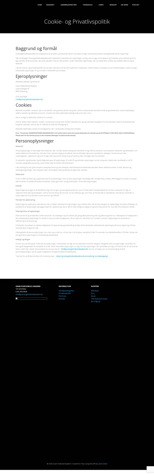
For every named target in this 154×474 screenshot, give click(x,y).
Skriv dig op (95, 301)
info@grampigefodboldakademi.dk (29, 99)
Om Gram (124, 5)
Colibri (104, 464)
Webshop (113, 5)
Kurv (93, 293)
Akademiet (50, 5)
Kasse (93, 296)
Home (40, 5)
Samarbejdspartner (69, 5)
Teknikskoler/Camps (99, 299)
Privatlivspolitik (65, 293)
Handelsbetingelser (66, 291)
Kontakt (135, 5)
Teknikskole (88, 5)
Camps (101, 5)
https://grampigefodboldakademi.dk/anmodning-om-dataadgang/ (82, 256)
